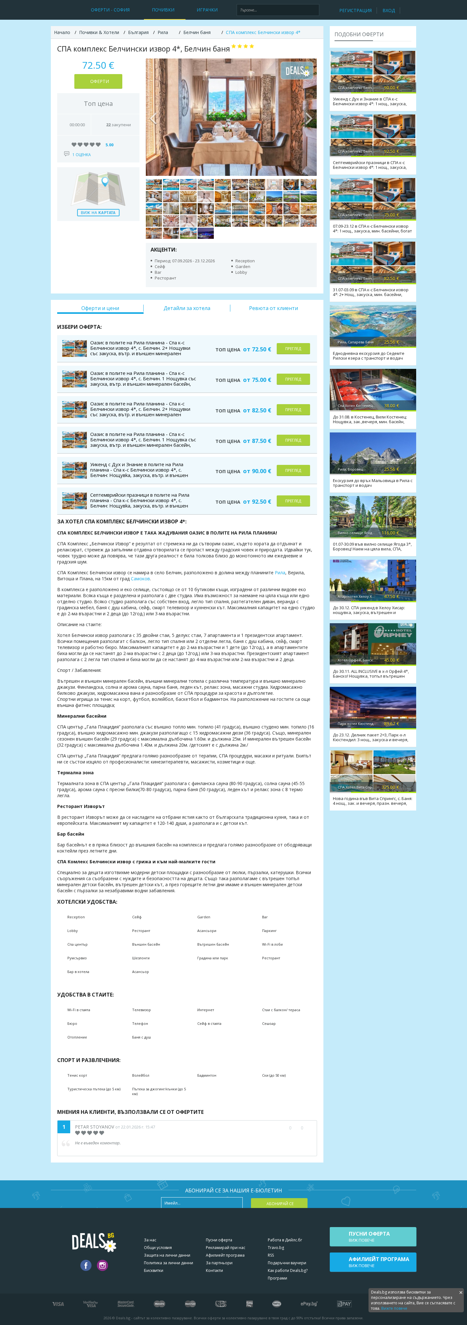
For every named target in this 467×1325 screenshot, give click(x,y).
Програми (277, 1278)
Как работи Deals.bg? (288, 1270)
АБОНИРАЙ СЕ (280, 1203)
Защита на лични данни (167, 1255)
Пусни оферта (219, 1240)
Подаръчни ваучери (287, 1263)
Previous (153, 117)
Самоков (140, 579)
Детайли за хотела (187, 308)
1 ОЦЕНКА (81, 154)
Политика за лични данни (168, 1263)
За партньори (219, 1263)
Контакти (214, 1270)
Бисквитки (153, 1270)
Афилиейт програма (225, 1255)
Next (308, 117)
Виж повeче (369, 1236)
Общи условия (158, 1247)
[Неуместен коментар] (308, 1127)
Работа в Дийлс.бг (285, 1240)
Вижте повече (394, 1308)
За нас (150, 1240)
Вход (388, 10)
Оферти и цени (100, 308)
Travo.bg (276, 1247)
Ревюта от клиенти (273, 308)
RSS (271, 1255)
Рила (280, 572)
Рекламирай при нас (225, 1247)
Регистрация (355, 10)
